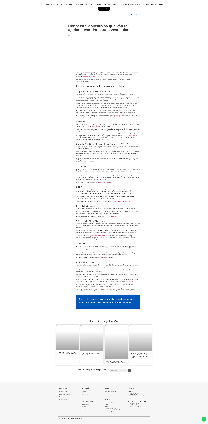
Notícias (133, 14)
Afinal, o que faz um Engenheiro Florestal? (91, 354)
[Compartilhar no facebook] (70, 75)
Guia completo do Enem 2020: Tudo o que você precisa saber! (115, 361)
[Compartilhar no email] (70, 85)
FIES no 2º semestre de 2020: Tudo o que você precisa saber (67, 352)
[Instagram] (141, 419)
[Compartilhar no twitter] (70, 79)
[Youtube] (144, 419)
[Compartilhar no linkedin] (70, 82)
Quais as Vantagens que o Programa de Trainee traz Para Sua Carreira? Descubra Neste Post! (140, 355)
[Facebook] (138, 419)
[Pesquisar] (129, 370)
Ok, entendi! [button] (104, 9)
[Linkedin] (147, 419)
